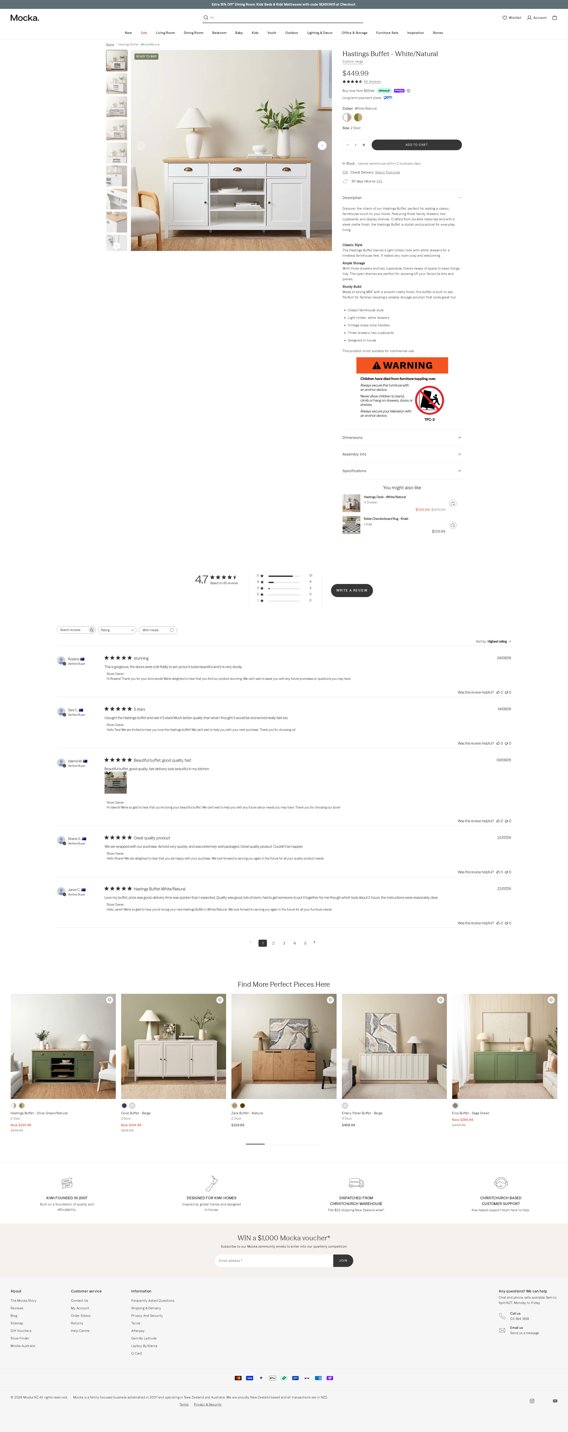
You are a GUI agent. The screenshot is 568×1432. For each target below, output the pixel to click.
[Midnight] (124, 1106)
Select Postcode (387, 172)
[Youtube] (555, 1401)
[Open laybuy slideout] (399, 90)
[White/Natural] (14, 1106)
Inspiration (415, 33)
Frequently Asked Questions (152, 1301)
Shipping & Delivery (146, 1308)
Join (343, 1260)
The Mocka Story (24, 1301)
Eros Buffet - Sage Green (470, 1113)
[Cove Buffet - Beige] (173, 1046)
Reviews (17, 1308)
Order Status (81, 1316)
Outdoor (291, 33)
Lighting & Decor (320, 33)
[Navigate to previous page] (252, 942)
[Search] (206, 17)
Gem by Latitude (144, 1338)
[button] (322, 145)
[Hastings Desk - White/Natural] (351, 503)
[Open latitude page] (387, 98)
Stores (438, 33)
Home (110, 44)
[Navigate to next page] (316, 942)
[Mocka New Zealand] (25, 18)
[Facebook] (543, 1401)
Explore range (353, 61)
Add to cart (417, 144)
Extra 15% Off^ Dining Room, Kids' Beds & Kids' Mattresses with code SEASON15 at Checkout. (284, 4)
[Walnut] (242, 1106)
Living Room (165, 33)
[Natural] (234, 1106)
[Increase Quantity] (364, 145)
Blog (14, 1316)
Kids (255, 33)
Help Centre (80, 1331)
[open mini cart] (554, 17)
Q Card (136, 1353)
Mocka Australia (23, 1346)
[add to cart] (453, 503)
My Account (80, 1308)
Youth (271, 33)
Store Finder (20, 1338)
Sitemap (17, 1323)
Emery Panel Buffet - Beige (362, 1113)
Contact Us (79, 1301)
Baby (239, 33)
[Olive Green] (358, 117)
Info (380, 181)
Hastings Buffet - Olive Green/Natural (39, 1113)
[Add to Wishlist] (109, 1000)
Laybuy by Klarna (144, 1346)
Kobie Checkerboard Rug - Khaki (386, 519)
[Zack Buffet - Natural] (284, 1046)
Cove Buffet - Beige (136, 1113)
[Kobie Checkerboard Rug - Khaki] (351, 525)
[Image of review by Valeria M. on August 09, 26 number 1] (116, 782)
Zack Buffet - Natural (247, 1113)
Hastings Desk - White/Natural (385, 497)
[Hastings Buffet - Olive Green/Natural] (63, 1046)
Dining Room (193, 33)
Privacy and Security (147, 1316)
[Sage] (455, 1106)
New (128, 33)
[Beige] (132, 1106)
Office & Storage (354, 33)
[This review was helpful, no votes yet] (498, 692)
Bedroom (219, 33)
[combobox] (117, 630)
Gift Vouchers (21, 1331)
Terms (135, 1323)
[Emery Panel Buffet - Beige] (394, 1046)
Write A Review (352, 590)
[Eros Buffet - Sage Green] (504, 1046)
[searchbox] (72, 630)
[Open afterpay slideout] (384, 90)
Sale (144, 33)
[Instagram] (532, 1401)
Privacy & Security (208, 1404)
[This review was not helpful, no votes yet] (506, 692)
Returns (77, 1323)
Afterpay (138, 1331)
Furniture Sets (387, 33)
